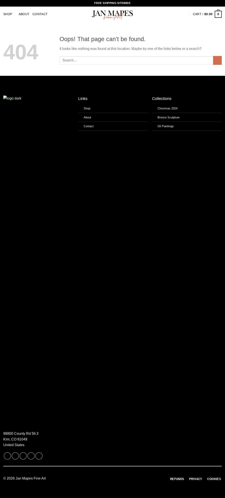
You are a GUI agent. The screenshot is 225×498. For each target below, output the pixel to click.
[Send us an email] (23, 456)
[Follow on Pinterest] (39, 456)
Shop (7, 14)
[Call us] (31, 456)
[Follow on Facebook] (7, 456)
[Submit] (217, 60)
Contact (40, 14)
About (24, 14)
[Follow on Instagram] (15, 456)
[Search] (177, 14)
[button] (184, 14)
